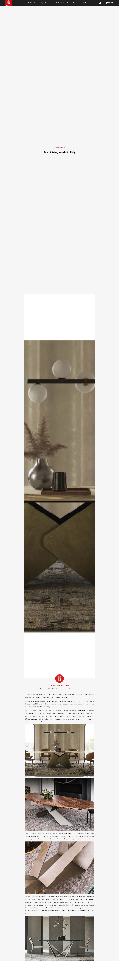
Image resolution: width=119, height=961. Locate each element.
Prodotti (30, 2)
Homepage (23, 2)
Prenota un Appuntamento (74, 2)
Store (35, 2)
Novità (64, 688)
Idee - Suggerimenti (57, 688)
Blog (42, 2)
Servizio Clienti (60, 2)
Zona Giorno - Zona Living (73, 688)
